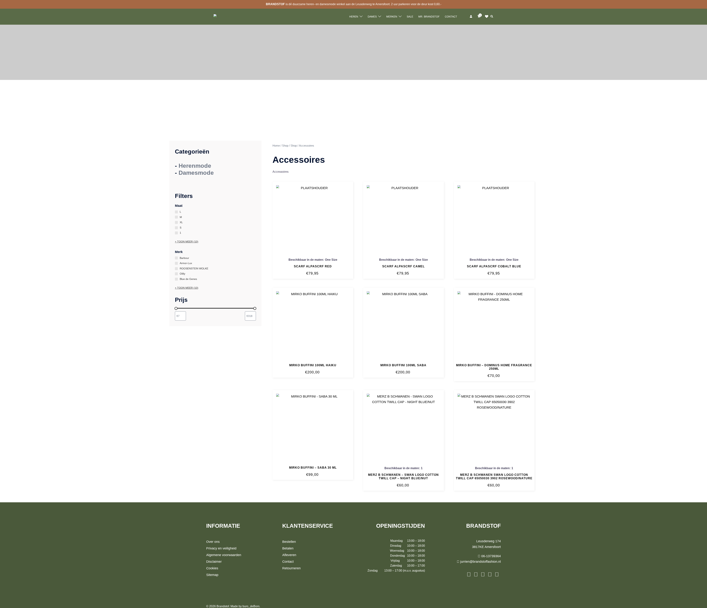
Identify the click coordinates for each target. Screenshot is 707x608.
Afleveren (289, 555)
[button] (491, 16)
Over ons (213, 542)
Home (276, 145)
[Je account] (471, 16)
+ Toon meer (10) (186, 241)
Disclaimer (214, 561)
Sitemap (212, 575)
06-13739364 (490, 556)
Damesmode (196, 172)
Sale (410, 16)
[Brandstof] (221, 16)
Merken (391, 16)
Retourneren (291, 568)
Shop (285, 145)
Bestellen (289, 542)
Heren (353, 16)
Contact (451, 16)
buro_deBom (250, 606)
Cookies (212, 568)
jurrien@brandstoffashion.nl (480, 561)
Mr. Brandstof (429, 16)
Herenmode (195, 165)
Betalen (287, 548)
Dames (372, 16)
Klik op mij (487, 16)
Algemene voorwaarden (223, 555)
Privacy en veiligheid (221, 548)
